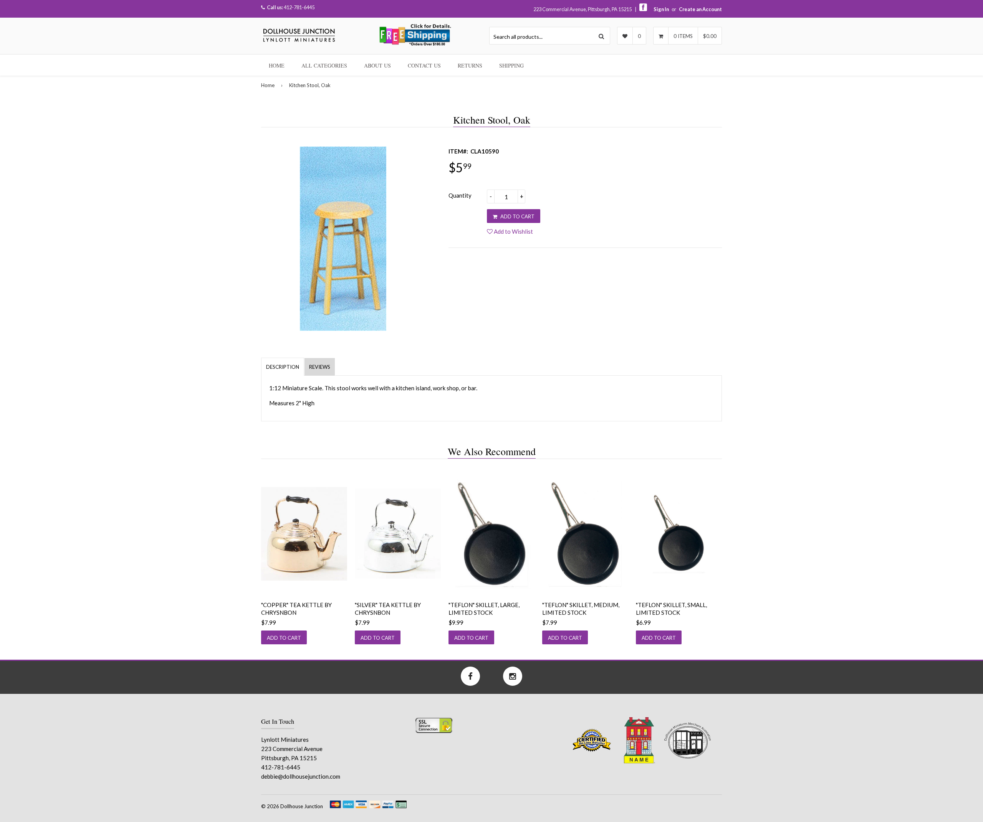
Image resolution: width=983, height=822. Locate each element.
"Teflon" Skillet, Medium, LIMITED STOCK (580, 608)
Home (277, 65)
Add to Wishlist (513, 231)
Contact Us (424, 65)
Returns (470, 65)
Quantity (460, 195)
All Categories (324, 65)
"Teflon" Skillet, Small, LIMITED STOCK (671, 608)
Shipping (511, 65)
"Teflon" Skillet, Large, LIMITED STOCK (484, 608)
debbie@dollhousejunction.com (300, 776)
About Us (377, 65)
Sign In (661, 9)
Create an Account (700, 9)
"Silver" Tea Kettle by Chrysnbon (388, 608)
